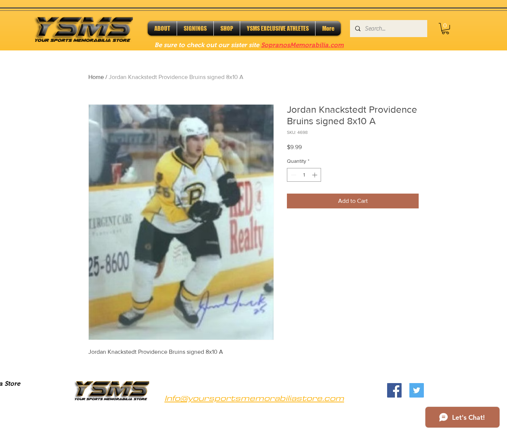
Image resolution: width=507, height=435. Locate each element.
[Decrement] (292, 174)
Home (96, 77)
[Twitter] (416, 390)
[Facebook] (394, 390)
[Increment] (315, 174)
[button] (445, 28)
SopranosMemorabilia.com (302, 45)
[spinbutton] (304, 174)
